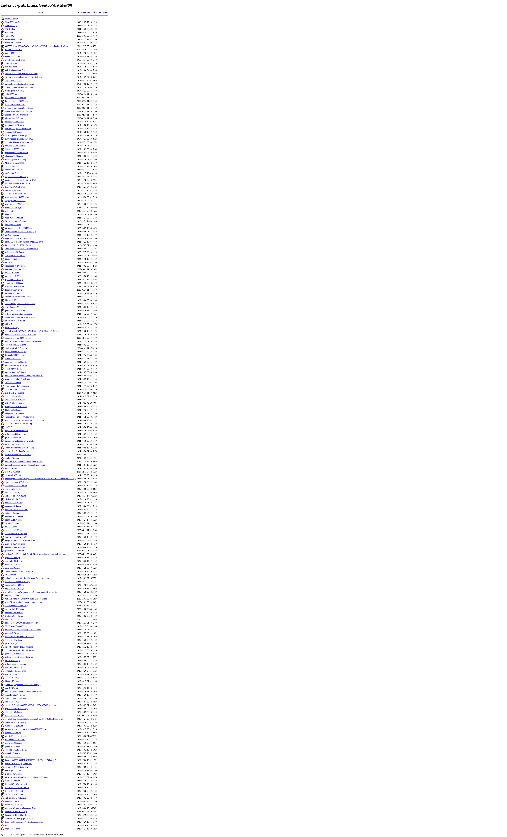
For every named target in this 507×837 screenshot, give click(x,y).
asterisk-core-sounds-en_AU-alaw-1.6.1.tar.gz (24, 77)
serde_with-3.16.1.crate (14, 609)
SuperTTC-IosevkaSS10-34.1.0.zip (19, 636)
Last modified (84, 12)
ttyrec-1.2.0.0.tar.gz (13, 753)
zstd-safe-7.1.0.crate (13, 382)
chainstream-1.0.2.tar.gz (14, 530)
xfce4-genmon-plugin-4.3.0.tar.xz (18, 537)
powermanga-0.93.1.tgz (14, 56)
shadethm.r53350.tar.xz (14, 149)
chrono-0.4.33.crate (13, 358)
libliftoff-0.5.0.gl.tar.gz (14, 503)
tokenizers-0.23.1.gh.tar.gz (16, 722)
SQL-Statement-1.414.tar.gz (16, 176)
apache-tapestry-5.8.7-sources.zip (18, 424)
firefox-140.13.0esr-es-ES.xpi (17, 787)
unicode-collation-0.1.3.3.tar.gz (17, 269)
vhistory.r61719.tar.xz (14, 218)
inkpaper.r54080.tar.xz (14, 156)
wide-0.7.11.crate (12, 324)
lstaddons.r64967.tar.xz (14, 286)
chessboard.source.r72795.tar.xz (18, 454)
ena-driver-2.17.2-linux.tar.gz (17, 767)
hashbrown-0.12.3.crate (14, 252)
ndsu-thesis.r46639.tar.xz (15, 118)
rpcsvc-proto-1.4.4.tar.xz (15, 310)
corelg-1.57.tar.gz (12, 458)
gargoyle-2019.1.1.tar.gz (15, 187)
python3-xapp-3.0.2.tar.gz (15, 664)
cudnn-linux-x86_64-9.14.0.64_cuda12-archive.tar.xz (27, 578)
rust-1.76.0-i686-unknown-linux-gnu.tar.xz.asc (24, 376)
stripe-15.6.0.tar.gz (12, 829)
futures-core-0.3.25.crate (15, 276)
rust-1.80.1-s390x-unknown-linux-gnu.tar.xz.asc (25, 420)
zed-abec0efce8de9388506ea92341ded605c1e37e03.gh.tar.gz (30, 705)
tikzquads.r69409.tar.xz (14, 355)
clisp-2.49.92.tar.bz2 (13, 80)
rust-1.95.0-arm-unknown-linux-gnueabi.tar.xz (24, 691)
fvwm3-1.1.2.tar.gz (12, 489)
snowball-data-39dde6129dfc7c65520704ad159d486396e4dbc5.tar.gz (34, 719)
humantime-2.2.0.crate (14, 516)
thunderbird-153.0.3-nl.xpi (16, 811)
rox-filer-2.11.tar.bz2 (13, 49)
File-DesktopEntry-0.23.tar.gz (17, 626)
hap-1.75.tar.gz (11, 674)
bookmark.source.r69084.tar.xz (17, 338)
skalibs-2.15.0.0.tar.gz (14, 712)
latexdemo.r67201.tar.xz (15, 321)
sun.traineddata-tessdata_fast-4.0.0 (19, 142)
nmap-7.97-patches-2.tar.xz (16, 547)
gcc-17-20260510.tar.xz (14, 715)
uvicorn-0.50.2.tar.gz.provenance (18, 763)
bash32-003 (9, 36)
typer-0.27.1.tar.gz (12, 801)
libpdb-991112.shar (13, 43)
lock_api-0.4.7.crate (13, 225)
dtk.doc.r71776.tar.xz (13, 410)
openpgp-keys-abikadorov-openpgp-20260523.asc (26, 729)
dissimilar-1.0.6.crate (13, 290)
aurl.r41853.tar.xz (12, 94)
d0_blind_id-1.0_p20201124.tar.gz (19, 245)
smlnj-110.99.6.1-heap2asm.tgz (18, 451)
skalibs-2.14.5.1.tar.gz (14, 640)
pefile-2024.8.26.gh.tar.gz (15, 434)
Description (103, 12)
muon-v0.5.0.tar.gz (12, 568)
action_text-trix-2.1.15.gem (16, 533)
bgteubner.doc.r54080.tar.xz (16, 152)
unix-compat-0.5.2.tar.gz (15, 146)
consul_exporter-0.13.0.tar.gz (17, 482)
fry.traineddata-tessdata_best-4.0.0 (19, 139)
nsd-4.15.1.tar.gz (11, 825)
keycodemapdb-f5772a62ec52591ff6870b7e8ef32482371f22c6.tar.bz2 (34, 331)
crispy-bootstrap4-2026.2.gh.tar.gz (19, 647)
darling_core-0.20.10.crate (16, 406)
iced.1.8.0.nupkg (12, 166)
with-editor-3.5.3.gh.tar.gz (15, 798)
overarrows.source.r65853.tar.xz (18, 297)
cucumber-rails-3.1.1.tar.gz (16, 485)
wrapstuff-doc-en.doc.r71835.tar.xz (19, 417)
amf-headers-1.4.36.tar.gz (15, 496)
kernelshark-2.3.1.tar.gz (14, 393)
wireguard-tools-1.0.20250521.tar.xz (20, 540)
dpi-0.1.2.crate (11, 527)
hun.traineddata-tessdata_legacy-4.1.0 (20, 180)
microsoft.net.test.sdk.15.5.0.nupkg (19, 84)
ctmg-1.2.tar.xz (11, 63)
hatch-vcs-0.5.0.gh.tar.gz (15, 544)
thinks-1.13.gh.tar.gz (13, 681)
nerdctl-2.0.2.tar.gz (12, 472)
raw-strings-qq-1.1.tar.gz (15, 60)
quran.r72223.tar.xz (13, 437)
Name (40, 12)
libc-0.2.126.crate (12, 235)
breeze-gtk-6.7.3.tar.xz (14, 770)
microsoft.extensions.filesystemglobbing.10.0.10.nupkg (28, 777)
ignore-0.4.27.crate (12, 746)
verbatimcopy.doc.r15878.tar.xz (18, 128)
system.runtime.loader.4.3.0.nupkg (19, 87)
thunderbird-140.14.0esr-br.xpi (17, 815)
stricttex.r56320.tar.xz (14, 170)
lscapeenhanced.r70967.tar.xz (17, 386)
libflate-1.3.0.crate (12, 293)
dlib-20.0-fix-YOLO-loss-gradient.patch (21, 623)
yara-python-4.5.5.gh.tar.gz (16, 698)
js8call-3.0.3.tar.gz (12, 781)
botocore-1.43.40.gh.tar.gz (16, 750)
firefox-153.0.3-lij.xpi (14, 805)
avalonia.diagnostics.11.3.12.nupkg (19, 650)
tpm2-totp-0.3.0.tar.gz (14, 173)
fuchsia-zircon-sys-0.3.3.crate (17, 70)
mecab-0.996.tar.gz (12, 53)
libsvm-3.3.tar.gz (11, 262)
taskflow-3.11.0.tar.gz (14, 667)
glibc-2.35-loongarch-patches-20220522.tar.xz (24, 242)
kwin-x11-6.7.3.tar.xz (13, 774)
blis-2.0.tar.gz (10, 575)
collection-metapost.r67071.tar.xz (18, 314)
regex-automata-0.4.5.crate (16, 362)
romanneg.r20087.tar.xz (14, 122)
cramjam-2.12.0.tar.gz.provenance (19, 818)
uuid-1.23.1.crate (12, 688)
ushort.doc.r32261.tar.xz (15, 125)
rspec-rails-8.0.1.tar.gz (14, 561)
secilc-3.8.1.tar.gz (12, 513)
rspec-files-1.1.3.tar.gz (14, 279)
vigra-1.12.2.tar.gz (12, 557)
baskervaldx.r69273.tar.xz (15, 345)
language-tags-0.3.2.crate (15, 200)
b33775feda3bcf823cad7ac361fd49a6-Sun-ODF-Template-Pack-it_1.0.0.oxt (36, 46)
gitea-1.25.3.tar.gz (12, 619)
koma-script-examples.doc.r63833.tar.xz (21, 249)
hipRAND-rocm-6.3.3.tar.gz (16, 509)
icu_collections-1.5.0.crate (15, 389)
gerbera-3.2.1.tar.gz (13, 733)
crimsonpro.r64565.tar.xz (15, 266)
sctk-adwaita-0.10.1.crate (15, 400)
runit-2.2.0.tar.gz (11, 468)
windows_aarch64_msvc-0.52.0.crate (20, 334)
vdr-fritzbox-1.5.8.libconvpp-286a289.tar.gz (23, 630)
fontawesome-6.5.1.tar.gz (15, 352)
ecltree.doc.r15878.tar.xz (15, 104)
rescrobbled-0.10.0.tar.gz (15, 739)
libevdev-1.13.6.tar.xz (14, 612)
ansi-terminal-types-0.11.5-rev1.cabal (20, 303)
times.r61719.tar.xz (12, 214)
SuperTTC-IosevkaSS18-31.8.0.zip (19, 448)
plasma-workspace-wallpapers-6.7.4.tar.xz (22, 808)
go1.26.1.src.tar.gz (12, 660)
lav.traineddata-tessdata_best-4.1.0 (19, 183)
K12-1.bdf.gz (10, 29)
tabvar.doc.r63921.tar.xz (15, 255)
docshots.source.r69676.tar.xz (17, 365)
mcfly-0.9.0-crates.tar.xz (15, 403)
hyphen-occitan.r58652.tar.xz (17, 197)
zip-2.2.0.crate (11, 427)
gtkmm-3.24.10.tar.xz (13, 520)
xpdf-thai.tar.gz (11, 67)
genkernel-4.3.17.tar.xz (14, 551)
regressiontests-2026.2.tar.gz (16, 708)
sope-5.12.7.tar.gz (12, 678)
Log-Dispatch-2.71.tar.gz (15, 307)
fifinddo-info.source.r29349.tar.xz (19, 108)
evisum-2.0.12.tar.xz (13, 757)
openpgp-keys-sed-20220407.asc (18, 228)
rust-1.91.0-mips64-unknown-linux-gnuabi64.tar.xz (26, 599)
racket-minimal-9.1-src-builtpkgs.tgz (20, 657)
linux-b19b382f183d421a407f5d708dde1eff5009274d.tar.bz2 (30, 760)
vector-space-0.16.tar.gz (14, 91)
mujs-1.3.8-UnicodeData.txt (16, 430)
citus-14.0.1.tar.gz (12, 702)
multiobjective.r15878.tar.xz (16, 115)
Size (95, 12)
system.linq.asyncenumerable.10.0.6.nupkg (23, 684)
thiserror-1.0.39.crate (13, 300)
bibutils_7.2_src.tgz (13, 207)
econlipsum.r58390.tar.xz (15, 194)
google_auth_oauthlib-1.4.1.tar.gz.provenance (24, 822)
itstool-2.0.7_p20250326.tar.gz (17, 581)
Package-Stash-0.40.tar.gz (15, 221)
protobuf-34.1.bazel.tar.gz (15, 671)
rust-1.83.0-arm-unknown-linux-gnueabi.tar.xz (24, 461)
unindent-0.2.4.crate (13, 506)
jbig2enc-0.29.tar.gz (13, 190)
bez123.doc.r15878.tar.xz (15, 98)
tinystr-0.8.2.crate (12, 595)
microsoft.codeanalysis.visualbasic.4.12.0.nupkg (25, 465)
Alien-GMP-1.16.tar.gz (14, 163)
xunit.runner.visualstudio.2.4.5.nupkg (20, 231)
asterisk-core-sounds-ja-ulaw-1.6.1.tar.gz (21, 73)
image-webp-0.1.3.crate (14, 413)
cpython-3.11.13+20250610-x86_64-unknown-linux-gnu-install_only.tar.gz (36, 554)
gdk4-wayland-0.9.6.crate (15, 499)
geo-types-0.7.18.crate (14, 616)
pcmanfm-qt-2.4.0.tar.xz (15, 695)
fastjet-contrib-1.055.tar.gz (15, 444)
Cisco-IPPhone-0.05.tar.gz (16, 22)
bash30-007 (9, 32)
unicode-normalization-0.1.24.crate (19, 441)
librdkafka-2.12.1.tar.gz (14, 588)
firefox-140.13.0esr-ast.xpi (16, 784)
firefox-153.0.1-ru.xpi (14, 791)
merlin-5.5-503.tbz (12, 564)
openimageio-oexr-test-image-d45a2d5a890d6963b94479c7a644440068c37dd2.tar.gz (40, 479)
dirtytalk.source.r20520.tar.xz (17, 101)
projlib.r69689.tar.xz (13, 369)
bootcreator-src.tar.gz (13, 39)
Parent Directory (11, 19)
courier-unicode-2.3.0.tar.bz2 (17, 348)
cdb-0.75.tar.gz (11, 25)
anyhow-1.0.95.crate (13, 475)
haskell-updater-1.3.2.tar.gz (16, 159)
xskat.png (9, 211)
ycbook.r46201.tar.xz (13, 132)
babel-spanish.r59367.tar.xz (16, 204)
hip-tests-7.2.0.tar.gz (13, 633)
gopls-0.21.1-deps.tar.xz (15, 654)
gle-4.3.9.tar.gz (11, 643)
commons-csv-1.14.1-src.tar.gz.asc (19, 571)
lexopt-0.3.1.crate (12, 523)
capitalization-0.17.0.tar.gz (16, 396)
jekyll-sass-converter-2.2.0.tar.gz (18, 238)
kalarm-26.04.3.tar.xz (13, 743)
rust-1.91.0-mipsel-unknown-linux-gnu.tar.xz (23, 602)
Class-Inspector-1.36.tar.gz (16, 135)
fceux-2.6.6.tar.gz (12, 327)
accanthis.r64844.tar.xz (14, 283)
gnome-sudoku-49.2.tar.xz (15, 585)
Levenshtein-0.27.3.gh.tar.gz (16, 606)
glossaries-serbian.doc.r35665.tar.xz (19, 111)
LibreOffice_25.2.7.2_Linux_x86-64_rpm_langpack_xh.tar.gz (31, 592)
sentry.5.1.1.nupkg (12, 492)
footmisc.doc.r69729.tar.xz (16, 372)
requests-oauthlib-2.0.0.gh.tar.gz (18, 379)
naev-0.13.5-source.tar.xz (15, 736)
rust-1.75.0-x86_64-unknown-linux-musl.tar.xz (24, 341)
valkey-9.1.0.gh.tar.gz (14, 726)
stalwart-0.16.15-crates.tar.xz (17, 794)
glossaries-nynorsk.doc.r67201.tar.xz (20, 317)
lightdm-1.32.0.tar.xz (13, 259)
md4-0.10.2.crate (12, 273)
